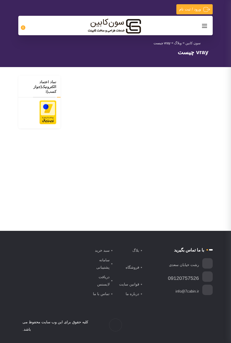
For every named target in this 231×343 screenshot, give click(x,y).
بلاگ (135, 250)
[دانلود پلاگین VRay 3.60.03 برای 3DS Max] (103, 114)
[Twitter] (200, 325)
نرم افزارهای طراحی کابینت (106, 154)
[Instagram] (194, 325)
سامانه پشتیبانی (103, 263)
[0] (26, 25)
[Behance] (182, 325)
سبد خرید (102, 250)
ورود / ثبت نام (190, 9)
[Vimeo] (188, 325)
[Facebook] (205, 325)
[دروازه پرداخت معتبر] (47, 112)
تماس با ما (101, 294)
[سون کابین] (114, 26)
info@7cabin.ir (187, 291)
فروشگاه (132, 267)
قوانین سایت (129, 284)
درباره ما (132, 294)
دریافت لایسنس (103, 280)
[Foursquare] (176, 325)
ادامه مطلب (122, 194)
